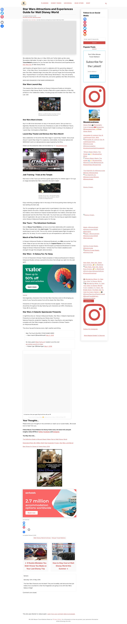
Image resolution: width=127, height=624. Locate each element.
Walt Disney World (37, 17)
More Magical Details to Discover (94, 335)
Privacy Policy (57, 619)
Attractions (25, 17)
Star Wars (30, 17)
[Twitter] (49, 525)
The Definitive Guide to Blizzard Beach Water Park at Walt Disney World (45, 439)
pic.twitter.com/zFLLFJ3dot (34, 344)
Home (29, 19)
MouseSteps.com (61, 145)
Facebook (46, 432)
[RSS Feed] (94, 34)
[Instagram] (94, 22)
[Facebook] (49, 522)
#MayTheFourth (40, 342)
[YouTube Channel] (94, 31)
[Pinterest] (49, 527)
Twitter (40, 432)
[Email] (49, 530)
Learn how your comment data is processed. (61, 614)
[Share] (49, 532)
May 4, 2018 (50, 335)
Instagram (56, 432)
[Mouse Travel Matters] (24, 3)
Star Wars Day (27, 64)
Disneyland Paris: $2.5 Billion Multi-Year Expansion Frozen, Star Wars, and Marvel (48, 443)
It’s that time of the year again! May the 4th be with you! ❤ (37, 414)
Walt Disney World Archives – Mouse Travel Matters (49, 538)
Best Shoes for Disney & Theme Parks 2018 (36, 446)
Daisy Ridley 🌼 (40, 417)
